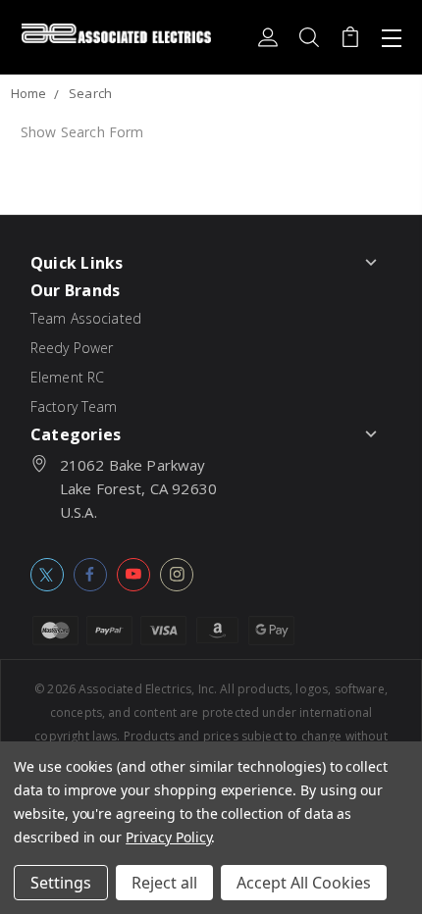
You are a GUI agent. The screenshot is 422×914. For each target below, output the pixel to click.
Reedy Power (72, 347)
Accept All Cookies (304, 882)
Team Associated (85, 318)
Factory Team (74, 406)
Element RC (67, 377)
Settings (60, 882)
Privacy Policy (168, 837)
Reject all (164, 882)
